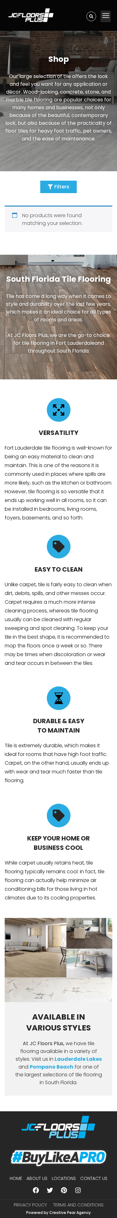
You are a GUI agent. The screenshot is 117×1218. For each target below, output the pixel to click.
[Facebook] (36, 1190)
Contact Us (93, 1178)
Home (16, 1178)
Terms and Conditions (78, 1204)
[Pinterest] (64, 1190)
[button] (105, 16)
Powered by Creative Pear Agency (58, 1212)
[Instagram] (78, 1190)
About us (37, 1178)
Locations (64, 1178)
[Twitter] (50, 1190)
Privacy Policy (30, 1204)
